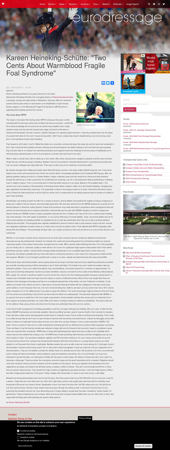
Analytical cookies (27, 437)
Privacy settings (85, 418)
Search (130, 109)
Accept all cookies (143, 446)
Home (42, 4)
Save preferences (25, 446)
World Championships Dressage (137, 178)
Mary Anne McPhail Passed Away (138, 252)
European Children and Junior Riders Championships (145, 168)
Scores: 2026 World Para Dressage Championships (142, 136)
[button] (126, 217)
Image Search (132, 4)
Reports (73, 4)
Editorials (117, 4)
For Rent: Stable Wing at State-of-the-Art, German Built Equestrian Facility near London (135, 237)
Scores (51, 4)
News (62, 4)
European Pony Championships (137, 171)
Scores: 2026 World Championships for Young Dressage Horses (146, 148)
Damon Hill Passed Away (135, 267)
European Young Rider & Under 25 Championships (144, 164)
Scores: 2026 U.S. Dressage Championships (139, 130)
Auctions (85, 4)
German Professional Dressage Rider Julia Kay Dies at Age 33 (148, 271)
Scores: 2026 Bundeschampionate (135, 124)
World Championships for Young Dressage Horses (144, 175)
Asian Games (131, 182)
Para (95, 4)
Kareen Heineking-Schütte (19, 402)
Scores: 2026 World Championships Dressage (140, 142)
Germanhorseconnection (63, 97)
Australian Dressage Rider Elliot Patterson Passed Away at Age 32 (147, 262)
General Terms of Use (20, 418)
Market (105, 4)
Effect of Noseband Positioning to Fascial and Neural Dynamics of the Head (145, 257)
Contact (12, 414)
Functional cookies (27, 430)
